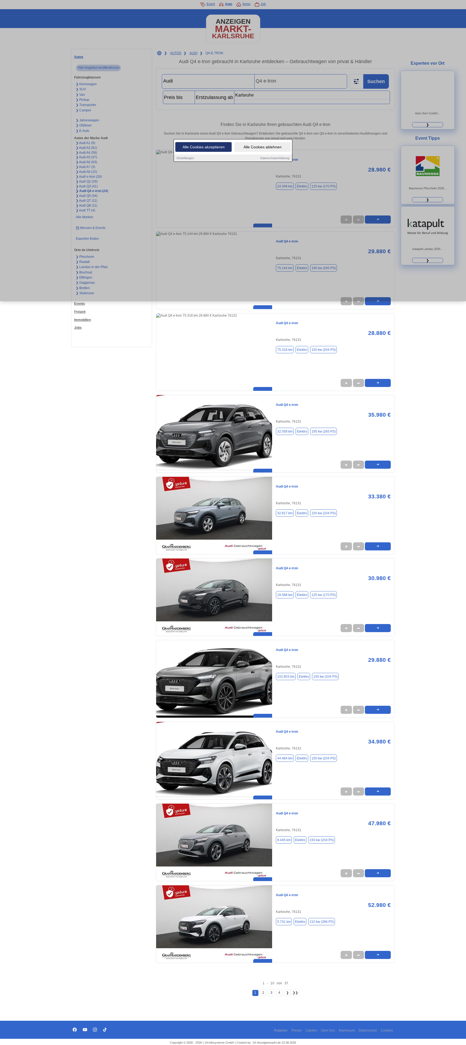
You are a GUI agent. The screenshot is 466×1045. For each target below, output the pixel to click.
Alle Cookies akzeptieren (204, 147)
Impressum (347, 1030)
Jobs (78, 328)
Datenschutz (368, 1030)
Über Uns (328, 1030)
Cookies (387, 1030)
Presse (297, 1030)
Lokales (311, 1030)
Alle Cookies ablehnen (263, 147)
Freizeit (79, 312)
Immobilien (82, 320)
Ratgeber (281, 1030)
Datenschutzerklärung (274, 158)
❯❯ (295, 993)
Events (79, 304)
